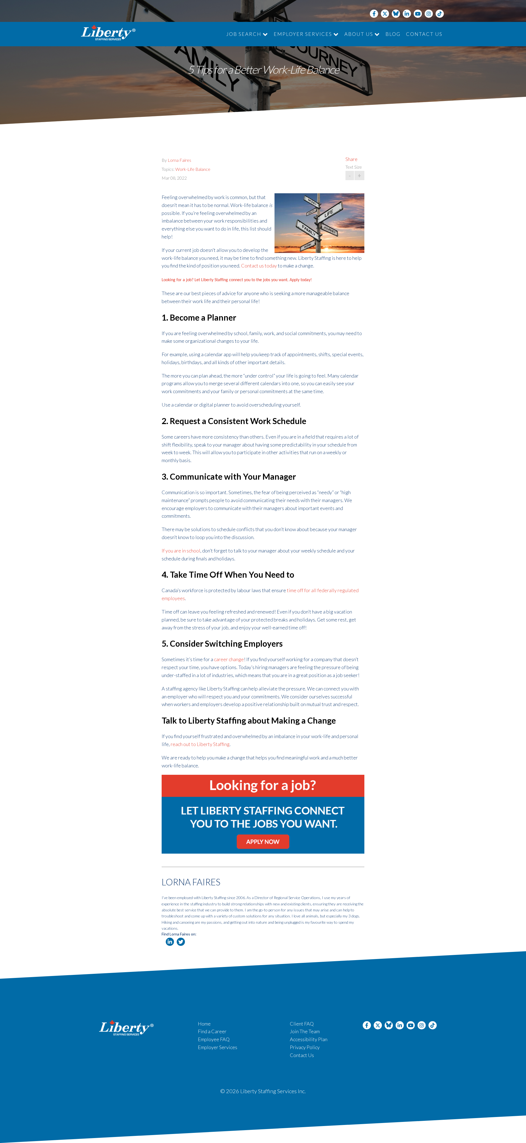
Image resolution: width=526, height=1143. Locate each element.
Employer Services (303, 34)
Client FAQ (302, 1024)
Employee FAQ (214, 1039)
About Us (359, 34)
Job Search (244, 34)
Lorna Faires (179, 160)
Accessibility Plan (308, 1039)
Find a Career (212, 1031)
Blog (393, 34)
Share (351, 159)
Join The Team (305, 1031)
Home (204, 1024)
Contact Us (424, 34)
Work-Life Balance (192, 169)
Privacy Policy (305, 1047)
